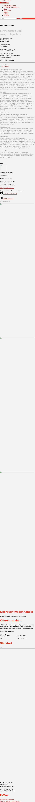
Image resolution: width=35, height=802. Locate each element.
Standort (6, 12)
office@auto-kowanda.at (7, 60)
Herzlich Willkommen (10, 5)
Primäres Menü (5, 2)
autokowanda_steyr (8, 198)
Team (5, 9)
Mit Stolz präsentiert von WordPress (10, 801)
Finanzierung (7, 10)
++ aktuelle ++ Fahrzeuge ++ (12, 7)
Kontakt (6, 13)
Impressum (7, 15)
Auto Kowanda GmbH (10, 194)
